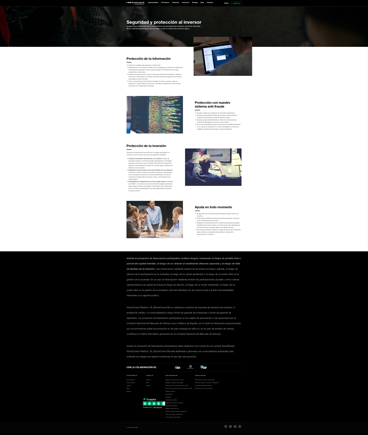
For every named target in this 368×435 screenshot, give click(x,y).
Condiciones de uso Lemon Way (203, 388)
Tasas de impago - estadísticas (174, 414)
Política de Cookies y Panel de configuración (207, 382)
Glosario (129, 391)
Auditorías (168, 397)
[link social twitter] (230, 426)
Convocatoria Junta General (173, 417)
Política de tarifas (170, 391)
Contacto (210, 2)
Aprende (129, 385)
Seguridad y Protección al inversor (175, 380)
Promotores (165, 2)
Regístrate (236, 3)
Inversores (185, 2)
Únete (147, 382)
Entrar (226, 3)
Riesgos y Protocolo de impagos (174, 382)
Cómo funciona (131, 382)
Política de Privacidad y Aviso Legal (204, 380)
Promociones (169, 394)
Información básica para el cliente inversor (177, 385)
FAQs (128, 388)
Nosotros (148, 380)
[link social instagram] (240, 426)
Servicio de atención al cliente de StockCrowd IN (179, 388)
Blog (202, 2)
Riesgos (195, 2)
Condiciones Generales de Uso (203, 385)
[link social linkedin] (235, 426)
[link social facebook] (225, 426)
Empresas (175, 2)
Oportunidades (153, 2)
